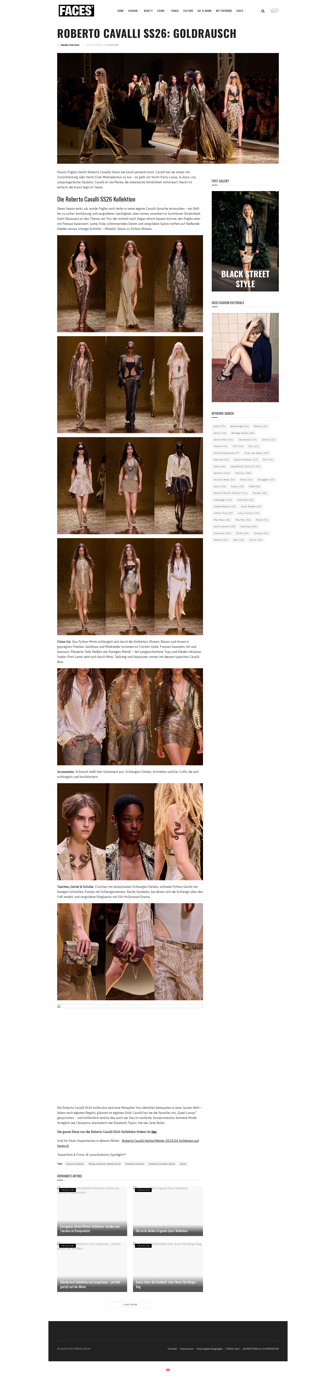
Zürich (256, 539)
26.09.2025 (94, 45)
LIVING (160, 11)
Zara (238, 539)
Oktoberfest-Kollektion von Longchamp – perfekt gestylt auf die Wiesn (90, 1284)
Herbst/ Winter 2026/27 (231, 493)
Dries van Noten (256, 453)
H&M (254, 486)
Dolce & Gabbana (226, 453)
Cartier (269, 439)
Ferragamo (266, 479)
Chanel (221, 446)
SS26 (183, 1163)
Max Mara (222, 519)
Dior (253, 446)
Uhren (242, 533)
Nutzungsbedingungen (210, 1348)
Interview (245, 499)
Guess (237, 486)
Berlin (220, 433)
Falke (220, 466)
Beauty (261, 426)
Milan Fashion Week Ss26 (105, 1163)
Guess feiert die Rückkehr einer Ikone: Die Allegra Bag (166, 1284)
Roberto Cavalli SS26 (162, 1163)
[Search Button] (263, 11)
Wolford (221, 539)
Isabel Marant (225, 506)
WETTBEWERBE (224, 11)
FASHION (133, 11)
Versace (261, 533)
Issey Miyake (251, 506)
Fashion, (243, 473)
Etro (268, 459)
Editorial (221, 459)
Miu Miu (243, 519)
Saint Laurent (224, 526)
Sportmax (249, 526)
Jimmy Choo (223, 513)
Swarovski (222, 533)
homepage (223, 499)
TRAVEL (175, 11)
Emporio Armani (246, 459)
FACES (239, 11)
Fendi (246, 479)
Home (121, 11)
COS (238, 446)
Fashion (222, 473)
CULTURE (188, 11)
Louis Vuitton (248, 513)
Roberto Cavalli (134, 1163)
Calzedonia (247, 439)
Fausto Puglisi (75, 1163)
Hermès (260, 493)
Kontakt (172, 1348)
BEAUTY (148, 11)
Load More (130, 1304)
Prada (262, 519)
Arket (220, 426)
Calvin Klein (223, 439)
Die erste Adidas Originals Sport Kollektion (161, 1230)
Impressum (187, 1348)
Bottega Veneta (243, 433)
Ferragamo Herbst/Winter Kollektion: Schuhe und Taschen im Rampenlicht (89, 1228)
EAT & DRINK (205, 11)
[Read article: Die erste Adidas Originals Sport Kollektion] (168, 1211)
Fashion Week (224, 479)
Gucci (220, 486)
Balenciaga (240, 426)
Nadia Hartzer (70, 45)
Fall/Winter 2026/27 (245, 466)
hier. (154, 1132)
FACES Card (232, 1348)
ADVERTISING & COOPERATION (261, 1348)
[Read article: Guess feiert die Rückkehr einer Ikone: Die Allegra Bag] (168, 1267)
